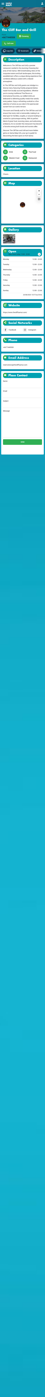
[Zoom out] (39, 194)
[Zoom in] (39, 191)
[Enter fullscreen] (39, 199)
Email (5, 391)
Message (6, 411)
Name (5, 381)
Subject (6, 401)
